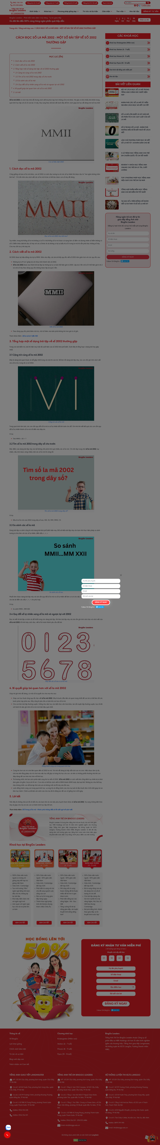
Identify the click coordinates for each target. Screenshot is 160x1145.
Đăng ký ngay (101, 602)
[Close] (121, 575)
